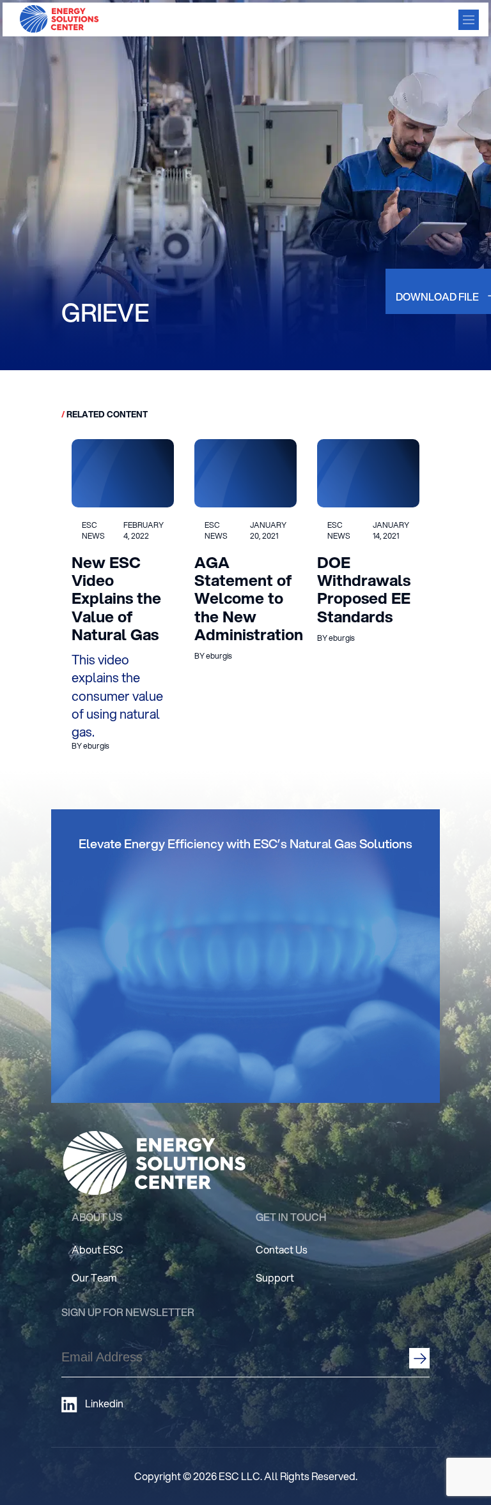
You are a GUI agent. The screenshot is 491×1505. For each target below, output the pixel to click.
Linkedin (104, 1403)
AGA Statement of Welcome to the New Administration (248, 598)
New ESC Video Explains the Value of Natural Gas (116, 598)
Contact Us (282, 1249)
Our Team (94, 1277)
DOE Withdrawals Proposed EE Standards (363, 589)
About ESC (97, 1249)
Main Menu (468, 20)
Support (275, 1277)
